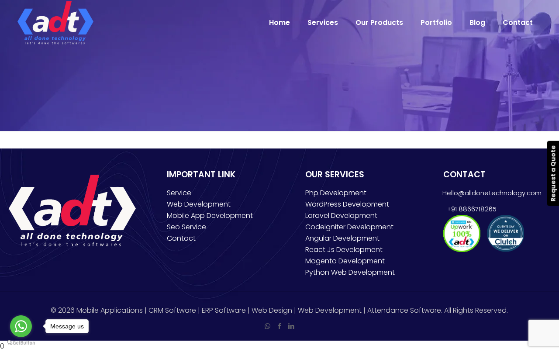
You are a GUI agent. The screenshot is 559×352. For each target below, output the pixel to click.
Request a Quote (553, 173)
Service (179, 193)
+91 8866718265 (470, 209)
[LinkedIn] (291, 326)
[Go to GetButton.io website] (21, 343)
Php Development (335, 193)
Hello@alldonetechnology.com (492, 192)
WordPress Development (347, 204)
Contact (181, 238)
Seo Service (186, 227)
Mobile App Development (210, 216)
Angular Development (342, 238)
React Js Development (344, 250)
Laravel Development (341, 216)
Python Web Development (350, 272)
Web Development (199, 204)
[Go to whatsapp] (21, 326)
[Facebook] (279, 326)
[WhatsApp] (267, 326)
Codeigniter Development (349, 227)
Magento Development (345, 261)
